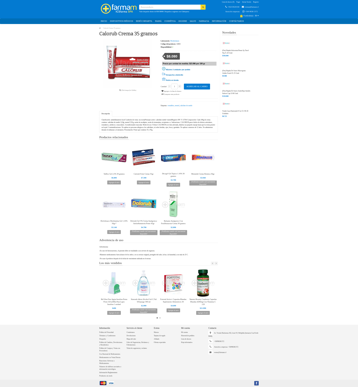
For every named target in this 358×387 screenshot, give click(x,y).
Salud (193, 21)
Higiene (182, 21)
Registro (256, 2)
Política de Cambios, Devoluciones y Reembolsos (110, 343)
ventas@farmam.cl (252, 7)
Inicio (104, 21)
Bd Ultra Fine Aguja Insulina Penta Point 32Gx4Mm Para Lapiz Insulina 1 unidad (114, 301)
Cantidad (164, 87)
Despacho (102, 339)
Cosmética (170, 21)
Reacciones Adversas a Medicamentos (106, 362)
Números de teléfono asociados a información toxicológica (110, 368)
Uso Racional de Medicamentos (109, 354)
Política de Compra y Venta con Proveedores (109, 349)
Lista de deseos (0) (228, 2)
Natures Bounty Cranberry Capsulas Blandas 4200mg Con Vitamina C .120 (203, 301)
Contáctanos (236, 21)
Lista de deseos (186, 339)
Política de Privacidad (106, 332)
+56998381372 (219, 341)
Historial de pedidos (187, 336)
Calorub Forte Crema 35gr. (144, 174)
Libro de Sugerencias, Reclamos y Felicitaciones (138, 343)
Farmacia (204, 21)
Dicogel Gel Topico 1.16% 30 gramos (173, 175)
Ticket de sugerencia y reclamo (137, 348)
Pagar (238, 2)
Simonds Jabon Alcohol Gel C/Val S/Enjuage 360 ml (144, 300)
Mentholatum (174, 41)
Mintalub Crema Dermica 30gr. (203, 174)
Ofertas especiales (160, 342)
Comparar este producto (171, 94)
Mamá (158, 21)
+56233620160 (233, 7)
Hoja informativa (186, 342)
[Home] (100, 28)
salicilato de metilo (186, 106)
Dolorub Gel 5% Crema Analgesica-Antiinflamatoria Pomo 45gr (143, 222)
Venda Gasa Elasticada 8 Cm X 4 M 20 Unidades (235, 112)
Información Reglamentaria (108, 372)
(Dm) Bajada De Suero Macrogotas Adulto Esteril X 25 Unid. (234, 72)
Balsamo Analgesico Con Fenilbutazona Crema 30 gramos (173, 222)
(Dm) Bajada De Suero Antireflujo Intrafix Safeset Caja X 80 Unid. (236, 92)
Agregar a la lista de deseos (172, 91)
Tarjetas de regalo (159, 336)
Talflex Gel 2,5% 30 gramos (114, 174)
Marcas (156, 332)
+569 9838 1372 (251, 11)
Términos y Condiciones (107, 336)
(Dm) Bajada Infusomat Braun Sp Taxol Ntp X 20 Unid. (235, 51)
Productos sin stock (105, 376)
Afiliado (156, 339)
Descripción (106, 114)
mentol (177, 106)
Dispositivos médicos (121, 21)
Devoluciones (131, 336)
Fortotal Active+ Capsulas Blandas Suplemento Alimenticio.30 (173, 300)
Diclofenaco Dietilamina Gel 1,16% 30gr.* (114, 222)
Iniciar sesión (246, 2)
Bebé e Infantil (144, 21)
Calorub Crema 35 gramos (111, 28)
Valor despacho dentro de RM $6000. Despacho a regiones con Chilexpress (164, 12)
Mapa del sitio (131, 339)
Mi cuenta (184, 332)
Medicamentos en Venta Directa (109, 357)
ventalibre (171, 106)
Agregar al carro (197, 86)
